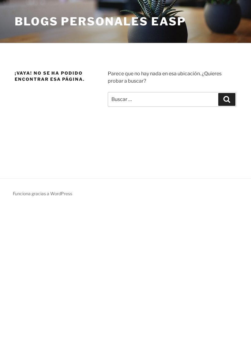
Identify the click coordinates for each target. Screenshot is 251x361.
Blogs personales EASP (100, 21)
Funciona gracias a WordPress (42, 193)
